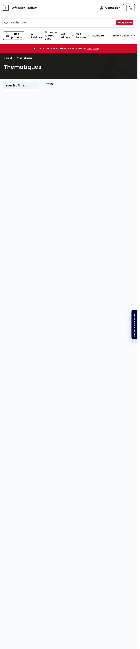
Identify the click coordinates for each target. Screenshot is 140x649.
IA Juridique (36, 35)
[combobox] (69, 22)
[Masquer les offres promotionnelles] (134, 48)
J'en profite (93, 48)
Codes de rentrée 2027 (51, 35)
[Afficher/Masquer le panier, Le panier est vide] (131, 8)
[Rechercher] (122, 22)
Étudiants (98, 35)
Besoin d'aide (121, 35)
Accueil (8, 58)
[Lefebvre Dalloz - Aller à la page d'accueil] (20, 7)
